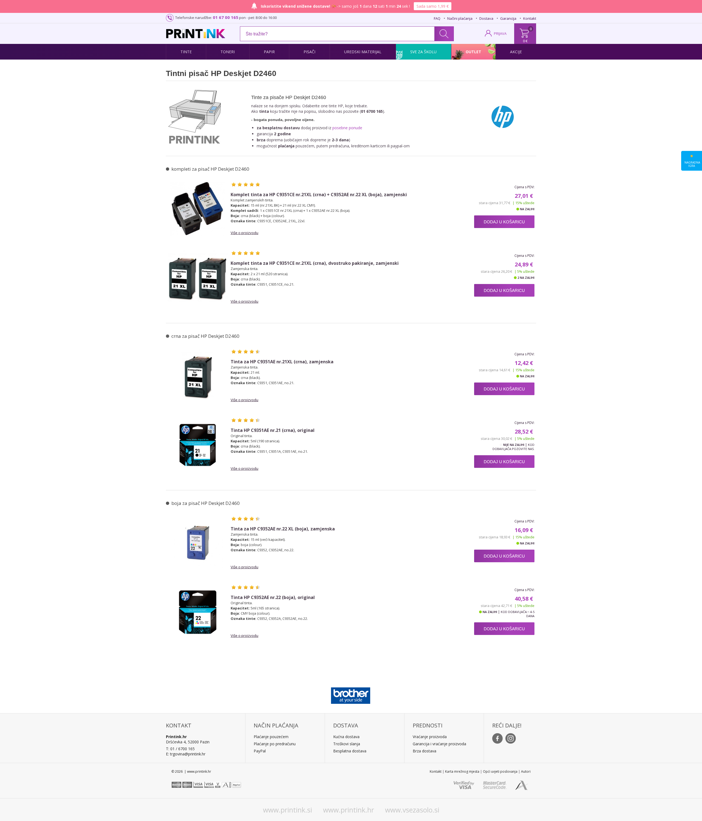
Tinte (186, 51)
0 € (525, 40)
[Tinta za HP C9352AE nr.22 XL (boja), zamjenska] (198, 543)
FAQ (437, 18)
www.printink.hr (348, 809)
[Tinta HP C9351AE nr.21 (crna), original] (198, 445)
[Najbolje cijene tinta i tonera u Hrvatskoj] (195, 33)
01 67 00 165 (225, 17)
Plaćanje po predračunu (275, 743)
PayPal (260, 750)
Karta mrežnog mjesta (462, 771)
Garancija (508, 18)
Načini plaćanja (459, 18)
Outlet (473, 51)
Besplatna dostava (349, 750)
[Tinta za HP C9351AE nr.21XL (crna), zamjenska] (198, 376)
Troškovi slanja (346, 743)
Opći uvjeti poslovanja (500, 771)
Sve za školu (423, 51)
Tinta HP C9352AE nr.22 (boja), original (273, 597)
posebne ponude (347, 127)
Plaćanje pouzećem (271, 736)
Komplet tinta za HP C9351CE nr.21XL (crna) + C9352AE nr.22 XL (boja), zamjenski (319, 194)
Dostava (486, 18)
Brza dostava (424, 750)
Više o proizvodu (244, 232)
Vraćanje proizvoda (430, 736)
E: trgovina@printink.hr (185, 754)
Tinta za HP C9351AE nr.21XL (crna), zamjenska (282, 361)
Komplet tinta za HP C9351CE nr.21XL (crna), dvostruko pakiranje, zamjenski (315, 263)
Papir (269, 51)
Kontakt (529, 18)
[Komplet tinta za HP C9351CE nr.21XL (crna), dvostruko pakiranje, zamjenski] (198, 278)
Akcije (516, 51)
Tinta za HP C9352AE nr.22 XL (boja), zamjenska (283, 529)
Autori (526, 771)
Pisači (309, 51)
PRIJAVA (500, 33)
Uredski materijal (362, 51)
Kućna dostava (346, 736)
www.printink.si (287, 809)
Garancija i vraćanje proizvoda (439, 743)
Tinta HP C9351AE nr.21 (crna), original (273, 430)
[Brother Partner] (350, 694)
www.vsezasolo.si (412, 809)
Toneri (227, 51)
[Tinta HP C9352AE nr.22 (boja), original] (198, 612)
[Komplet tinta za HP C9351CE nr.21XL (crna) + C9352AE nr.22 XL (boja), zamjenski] (198, 209)
